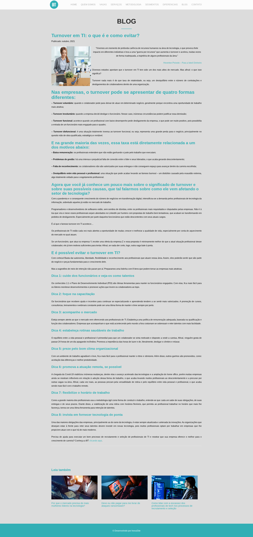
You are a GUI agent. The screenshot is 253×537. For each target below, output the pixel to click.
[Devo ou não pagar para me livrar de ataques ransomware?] (124, 487)
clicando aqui (95, 441)
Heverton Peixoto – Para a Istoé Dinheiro (182, 63)
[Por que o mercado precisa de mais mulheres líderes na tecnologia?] (74, 487)
